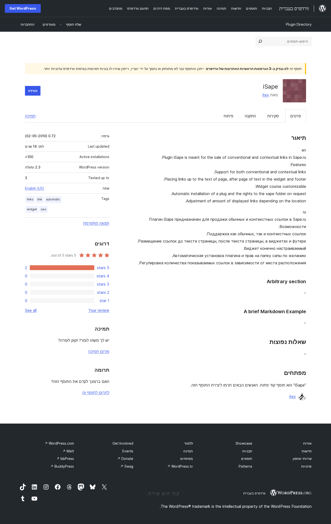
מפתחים (186, 458)
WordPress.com (59, 443)
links (30, 199)
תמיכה (30, 116)
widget (32, 209)
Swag (126, 466)
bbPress (65, 458)
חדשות (307, 451)
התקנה (250, 116)
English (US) (34, 188)
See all (31, 310)
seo (43, 209)
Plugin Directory (299, 24)
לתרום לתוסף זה (95, 392)
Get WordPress (22, 8)
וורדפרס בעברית (254, 493)
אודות (307, 443)
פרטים (295, 116)
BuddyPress (62, 466)
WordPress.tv (180, 466)
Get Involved (122, 443)
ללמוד (188, 443)
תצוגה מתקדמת (96, 223)
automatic (53, 199)
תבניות (247, 451)
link (39, 199)
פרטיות (306, 466)
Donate (125, 458)
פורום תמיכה (98, 351)
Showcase (244, 443)
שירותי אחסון (302, 458)
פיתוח (228, 116)
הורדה (32, 91)
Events (127, 451)
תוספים (246, 458)
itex (265, 94)
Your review (98, 310)
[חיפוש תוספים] (260, 41)
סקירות (273, 116)
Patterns (245, 466)
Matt (68, 451)
